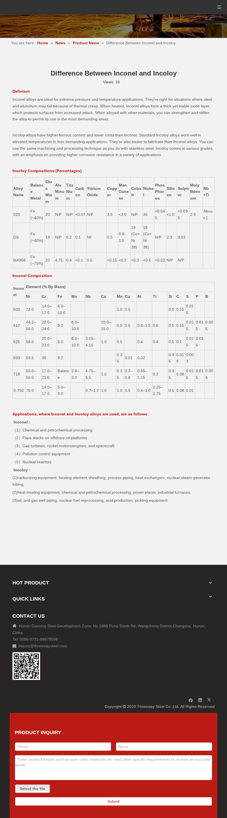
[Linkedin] (200, 700)
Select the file (32, 788)
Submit (113, 801)
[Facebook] (190, 700)
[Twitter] (209, 700)
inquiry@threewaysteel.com (43, 646)
